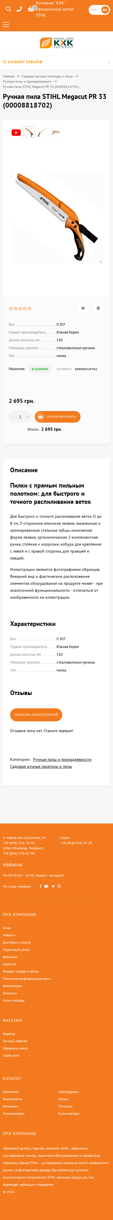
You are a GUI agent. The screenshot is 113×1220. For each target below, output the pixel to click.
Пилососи (65, 1106)
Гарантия (9, 964)
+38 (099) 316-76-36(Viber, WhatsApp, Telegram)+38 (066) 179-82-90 (23, 848)
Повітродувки (68, 1091)
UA (94, 10)
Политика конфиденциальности (27, 978)
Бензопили (11, 1091)
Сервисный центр (16, 949)
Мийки (63, 1099)
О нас (7, 928)
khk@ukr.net (12, 864)
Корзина (9, 1033)
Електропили (12, 1099)
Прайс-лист (11, 1055)
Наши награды (14, 1000)
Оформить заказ (15, 1048)
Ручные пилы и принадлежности (27, 81)
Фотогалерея (12, 986)
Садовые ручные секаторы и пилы (47, 76)
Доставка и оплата (17, 942)
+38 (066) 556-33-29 (76, 843)
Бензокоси (11, 1106)
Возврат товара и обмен (21, 971)
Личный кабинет (15, 1041)
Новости (9, 935)
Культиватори (68, 1113)
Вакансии (10, 957)
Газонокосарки (14, 1113)
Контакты (10, 993)
